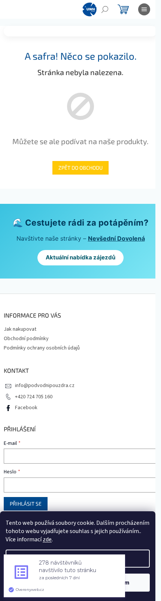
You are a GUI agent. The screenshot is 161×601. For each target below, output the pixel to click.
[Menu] (144, 9)
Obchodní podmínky (26, 338)
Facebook (26, 407)
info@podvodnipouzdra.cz (45, 385)
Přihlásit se (26, 503)
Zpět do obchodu (80, 167)
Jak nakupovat (20, 329)
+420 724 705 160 (33, 397)
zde (47, 539)
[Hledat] (104, 9)
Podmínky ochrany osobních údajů (42, 348)
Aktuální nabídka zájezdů (80, 257)
